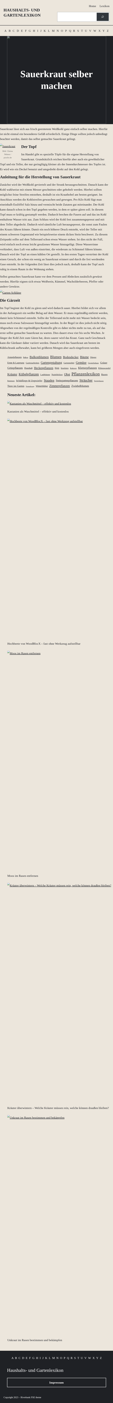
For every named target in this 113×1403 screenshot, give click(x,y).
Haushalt (28, 368)
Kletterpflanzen (87, 367)
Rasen (104, 374)
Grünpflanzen (15, 367)
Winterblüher (42, 386)
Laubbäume (45, 375)
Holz (57, 368)
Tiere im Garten (15, 386)
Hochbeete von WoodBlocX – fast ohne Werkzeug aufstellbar (43, 643)
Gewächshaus (93, 363)
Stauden (49, 380)
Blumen (56, 357)
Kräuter (12, 374)
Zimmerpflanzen (59, 386)
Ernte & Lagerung (15, 363)
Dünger (93, 357)
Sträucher (86, 380)
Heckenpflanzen (43, 367)
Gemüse (81, 362)
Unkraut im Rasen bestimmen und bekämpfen (34, 1340)
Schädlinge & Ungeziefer (29, 380)
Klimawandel (104, 368)
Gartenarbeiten (32, 363)
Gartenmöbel (69, 363)
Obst (67, 374)
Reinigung (11, 381)
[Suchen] (103, 17)
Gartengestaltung (51, 362)
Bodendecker (71, 357)
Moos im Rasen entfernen (22, 875)
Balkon (25, 357)
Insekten (65, 368)
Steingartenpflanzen (67, 380)
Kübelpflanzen (29, 374)
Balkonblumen (39, 357)
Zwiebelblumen (80, 385)
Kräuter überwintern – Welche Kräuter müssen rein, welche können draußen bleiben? (58, 1108)
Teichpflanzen (99, 381)
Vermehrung (30, 386)
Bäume (84, 357)
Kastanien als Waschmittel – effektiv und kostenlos (38, 411)
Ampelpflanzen (14, 357)
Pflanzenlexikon (86, 373)
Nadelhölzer (57, 374)
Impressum (56, 1382)
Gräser (103, 362)
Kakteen (73, 368)
